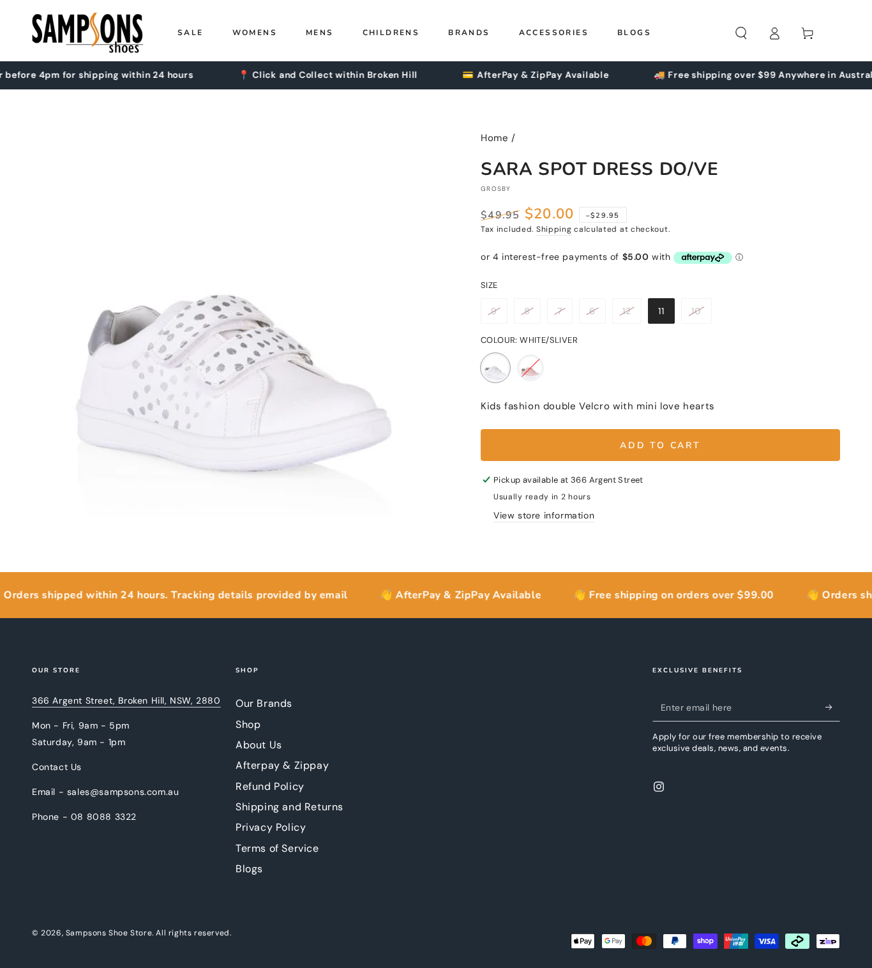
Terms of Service (277, 848)
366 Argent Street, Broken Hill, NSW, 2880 (126, 700)
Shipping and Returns (289, 806)
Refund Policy (270, 786)
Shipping (554, 229)
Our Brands (264, 703)
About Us (259, 745)
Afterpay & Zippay (282, 765)
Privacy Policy (271, 827)
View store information (543, 515)
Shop (248, 724)
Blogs (249, 868)
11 (666, 314)
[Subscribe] (832, 707)
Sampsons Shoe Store (109, 933)
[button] (741, 33)
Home (494, 138)
